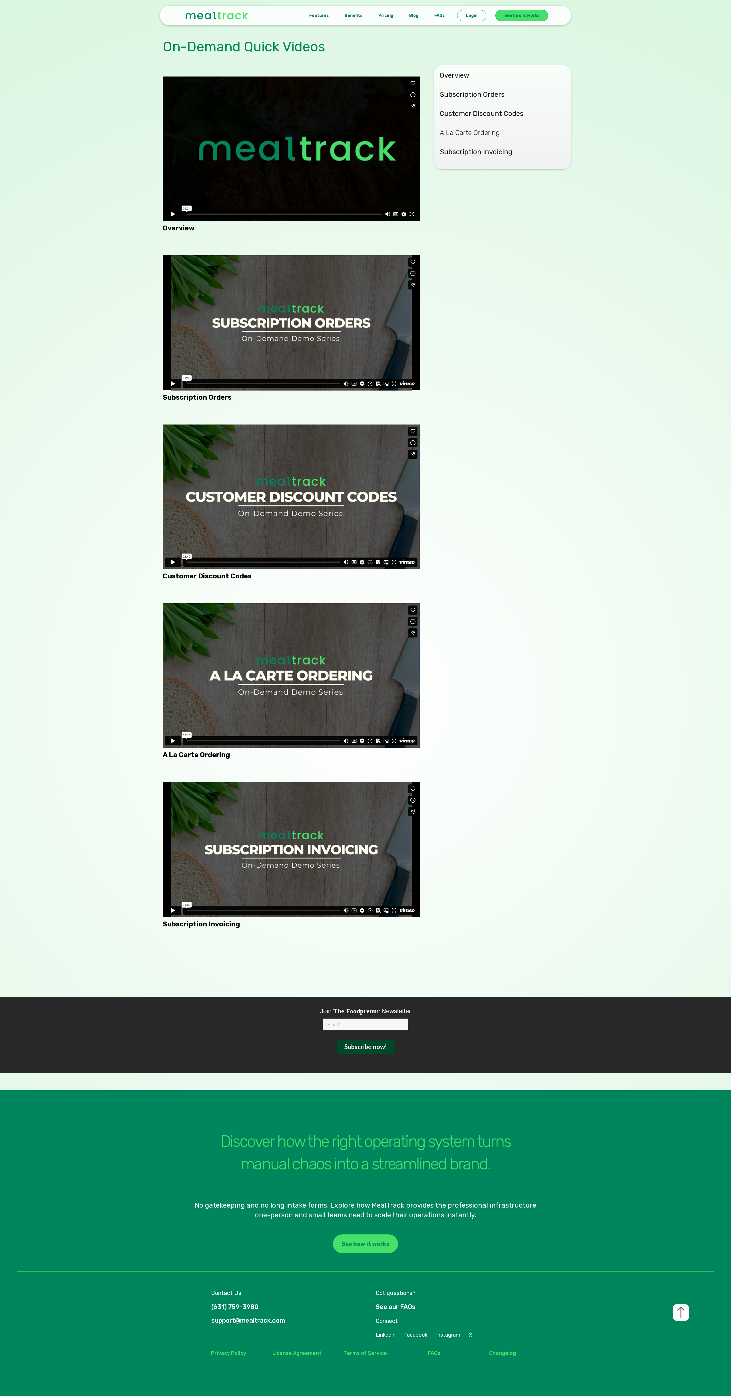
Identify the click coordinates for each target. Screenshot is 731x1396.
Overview (454, 75)
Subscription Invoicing (476, 152)
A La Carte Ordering (470, 133)
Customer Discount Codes (481, 114)
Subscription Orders (472, 94)
